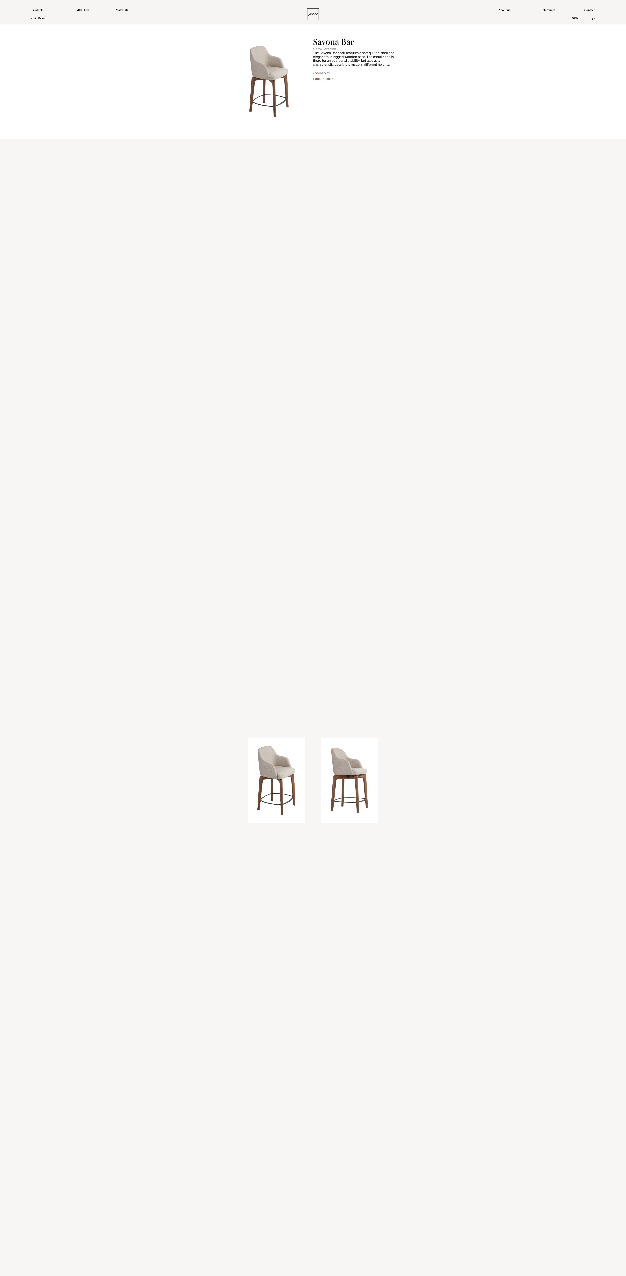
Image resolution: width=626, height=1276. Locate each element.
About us (504, 10)
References (548, 10)
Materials (122, 10)
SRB (575, 18)
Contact (589, 10)
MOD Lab (82, 10)
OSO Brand (38, 18)
